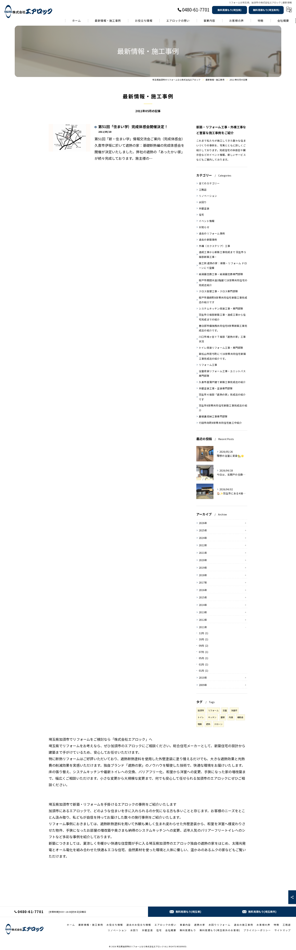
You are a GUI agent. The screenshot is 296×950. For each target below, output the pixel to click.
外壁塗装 (204, 208)
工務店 (203, 189)
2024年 (203, 538)
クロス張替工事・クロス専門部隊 (218, 291)
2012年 (203, 619)
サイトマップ (282, 930)
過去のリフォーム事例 (212, 233)
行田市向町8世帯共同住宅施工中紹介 (220, 422)
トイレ (201, 717)
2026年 (203, 523)
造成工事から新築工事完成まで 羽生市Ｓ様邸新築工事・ (222, 254)
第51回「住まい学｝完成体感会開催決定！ (133, 126)
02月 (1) (203, 664)
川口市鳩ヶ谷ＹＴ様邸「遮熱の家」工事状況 (222, 339)
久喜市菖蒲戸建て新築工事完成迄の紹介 (222, 382)
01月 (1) (203, 670)
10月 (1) (203, 639)
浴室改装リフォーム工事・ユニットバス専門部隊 (222, 373)
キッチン (212, 717)
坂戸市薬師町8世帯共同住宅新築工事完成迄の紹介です (223, 300)
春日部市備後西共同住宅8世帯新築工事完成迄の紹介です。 (223, 328)
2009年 (203, 685)
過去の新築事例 (208, 239)
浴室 (225, 710)
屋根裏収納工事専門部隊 (213, 416)
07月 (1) (203, 652)
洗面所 (234, 710)
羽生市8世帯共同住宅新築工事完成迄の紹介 (223, 408)
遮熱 (208, 724)
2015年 (203, 597)
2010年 (203, 677)
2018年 (203, 575)
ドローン (218, 724)
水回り (203, 202)
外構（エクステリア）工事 (214, 246)
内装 (231, 717)
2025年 (203, 530)
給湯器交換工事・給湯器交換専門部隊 (221, 274)
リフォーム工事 (208, 364)
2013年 (203, 612)
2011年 (203, 627)
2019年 (203, 567)
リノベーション (208, 196)
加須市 (201, 710)
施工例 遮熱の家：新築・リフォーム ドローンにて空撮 (223, 265)
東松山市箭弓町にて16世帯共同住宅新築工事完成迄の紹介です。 (222, 356)
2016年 (203, 590)
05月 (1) (203, 658)
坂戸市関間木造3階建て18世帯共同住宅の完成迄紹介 (223, 282)
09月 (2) (203, 645)
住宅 (201, 214)
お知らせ (204, 227)
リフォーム (213, 710)
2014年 (203, 605)
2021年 (203, 552)
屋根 (223, 717)
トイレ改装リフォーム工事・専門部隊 (221, 347)
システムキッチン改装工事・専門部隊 (221, 308)
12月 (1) (203, 633)
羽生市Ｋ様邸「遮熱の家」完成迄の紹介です (222, 397)
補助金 (240, 717)
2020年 (203, 560)
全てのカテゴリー (209, 183)
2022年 (203, 545)
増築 (200, 724)
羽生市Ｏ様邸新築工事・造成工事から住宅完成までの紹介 (222, 317)
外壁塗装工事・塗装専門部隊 (216, 388)
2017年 (203, 582)
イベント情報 (206, 221)
